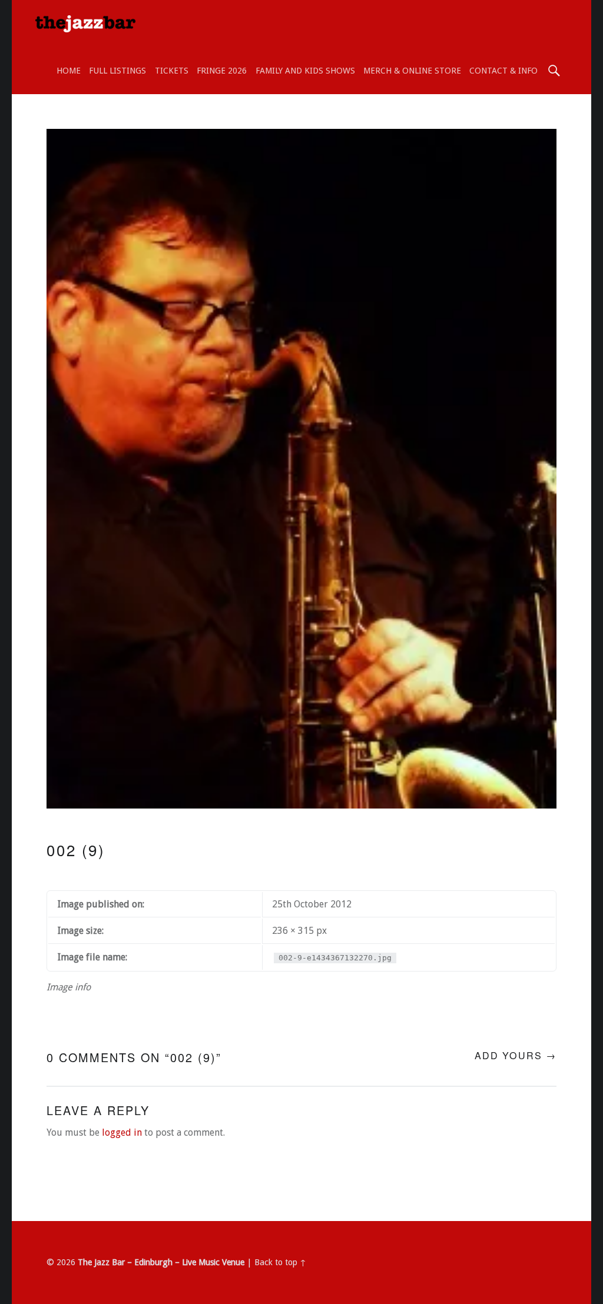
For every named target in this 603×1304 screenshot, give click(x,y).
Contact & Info (503, 70)
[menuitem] (69, 70)
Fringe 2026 (222, 70)
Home (69, 70)
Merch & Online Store (412, 70)
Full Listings (117, 70)
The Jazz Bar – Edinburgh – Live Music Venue (161, 1262)
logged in (122, 1132)
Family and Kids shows (305, 70)
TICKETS (171, 70)
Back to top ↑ (280, 1262)
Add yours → (515, 1055)
